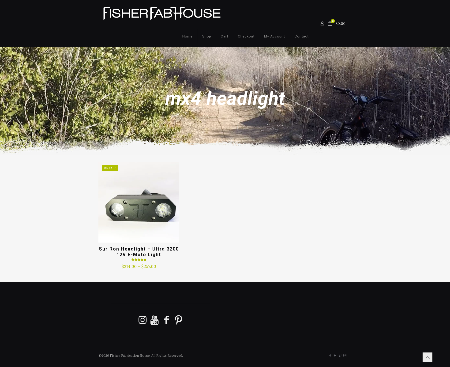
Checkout (246, 36)
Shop (206, 36)
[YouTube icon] (335, 355)
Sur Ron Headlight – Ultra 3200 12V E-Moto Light (139, 251)
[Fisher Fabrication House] (162, 13)
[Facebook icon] (330, 355)
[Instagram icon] (345, 355)
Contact (302, 36)
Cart (224, 36)
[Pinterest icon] (340, 355)
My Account (274, 36)
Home (187, 36)
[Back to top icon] (427, 357)
